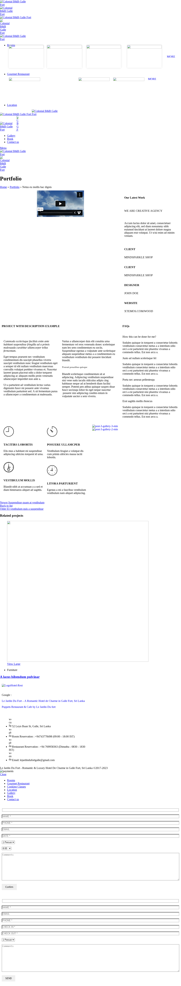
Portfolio (14, 187)
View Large (13, 663)
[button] (150, 336)
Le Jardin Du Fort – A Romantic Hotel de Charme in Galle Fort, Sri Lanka (43, 700)
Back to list (6, 505)
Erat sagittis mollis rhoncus (137, 401)
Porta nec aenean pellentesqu (138, 379)
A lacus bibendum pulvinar (20, 677)
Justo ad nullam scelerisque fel (139, 358)
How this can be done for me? (139, 336)
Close (3, 774)
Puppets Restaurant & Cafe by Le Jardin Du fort (29, 706)
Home (3, 187)
